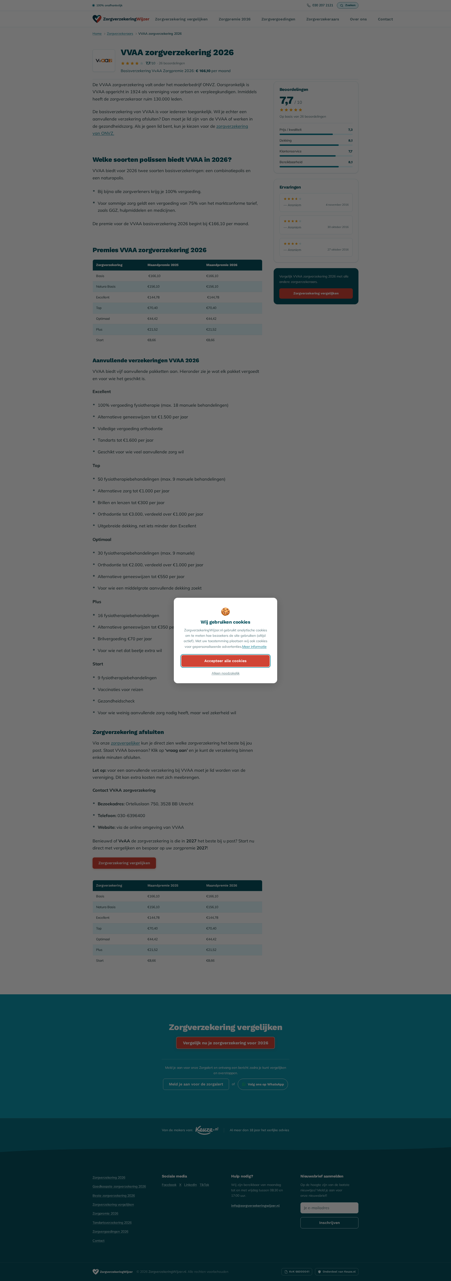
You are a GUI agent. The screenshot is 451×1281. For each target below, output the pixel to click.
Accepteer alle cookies (225, 661)
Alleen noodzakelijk (226, 673)
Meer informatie (254, 646)
